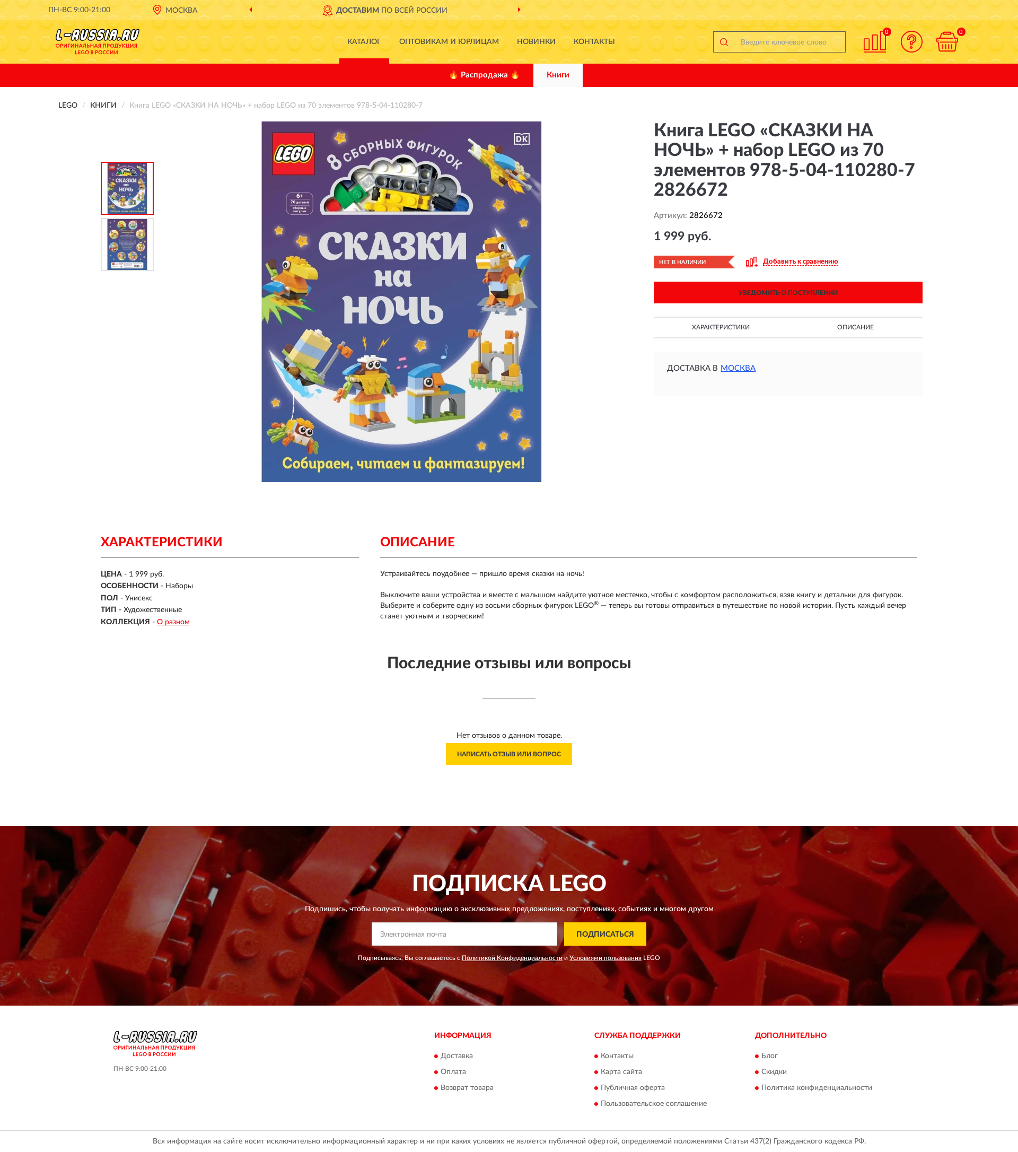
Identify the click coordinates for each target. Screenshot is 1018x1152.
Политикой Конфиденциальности (512, 958)
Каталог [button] (364, 42)
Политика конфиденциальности (816, 1088)
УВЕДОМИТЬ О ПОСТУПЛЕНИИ (788, 293)
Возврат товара (467, 1088)
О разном (173, 622)
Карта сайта (621, 1072)
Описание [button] (855, 327)
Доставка (457, 1056)
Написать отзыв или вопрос (509, 754)
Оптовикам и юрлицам (449, 42)
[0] (947, 42)
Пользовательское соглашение (654, 1103)
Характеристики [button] (721, 327)
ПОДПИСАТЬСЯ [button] (605, 934)
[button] (912, 42)
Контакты (594, 42)
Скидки (774, 1072)
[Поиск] (723, 42)
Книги (558, 75)
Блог (769, 1056)
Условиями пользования (605, 958)
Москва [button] (738, 368)
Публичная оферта (633, 1088)
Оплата (453, 1072)
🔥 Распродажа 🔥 (484, 75)
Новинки (536, 42)
